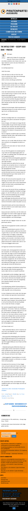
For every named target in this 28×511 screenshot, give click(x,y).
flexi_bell (3, 470)
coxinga (6, 394)
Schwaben (6, 496)
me (20, 394)
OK (14, 508)
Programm (14, 24)
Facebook (9, 4)
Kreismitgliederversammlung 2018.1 (16, 459)
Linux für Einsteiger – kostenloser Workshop (12, 453)
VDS (11, 396)
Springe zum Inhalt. (14, 1)
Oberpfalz (15, 494)
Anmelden (3, 477)
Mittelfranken (7, 493)
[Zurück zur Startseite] (14, 11)
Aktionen (14, 21)
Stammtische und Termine (14, 32)
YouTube (16, 4)
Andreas (3, 464)
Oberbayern (17, 493)
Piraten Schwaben (14, 37)
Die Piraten (14, 27)
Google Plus (14, 4)
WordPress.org (4, 483)
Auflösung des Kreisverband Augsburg (10, 445)
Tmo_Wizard (4, 467)
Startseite (4, 39)
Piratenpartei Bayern (10, 491)
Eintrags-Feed (4, 479)
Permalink (4, 398)
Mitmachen (14, 29)
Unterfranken (15, 496)
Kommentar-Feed (5, 481)
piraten (8, 396)
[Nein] (26, 506)
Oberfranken (7, 494)
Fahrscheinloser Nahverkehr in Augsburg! (11, 443)
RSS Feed (19, 4)
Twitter (11, 4)
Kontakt (14, 34)
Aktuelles (14, 19)
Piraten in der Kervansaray (19, 406)
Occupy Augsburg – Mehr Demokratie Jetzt (16, 404)
